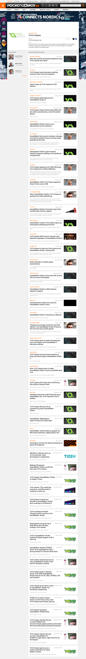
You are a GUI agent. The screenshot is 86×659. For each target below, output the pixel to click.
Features (33, 9)
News (9, 9)
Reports (65, 9)
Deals (16, 9)
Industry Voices (45, 9)
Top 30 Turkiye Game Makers (31, 1)
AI (22, 1)
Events (56, 9)
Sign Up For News (75, 1)
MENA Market (43, 1)
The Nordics (16, 1)
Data (24, 9)
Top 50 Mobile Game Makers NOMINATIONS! (59, 1)
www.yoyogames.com (35, 40)
